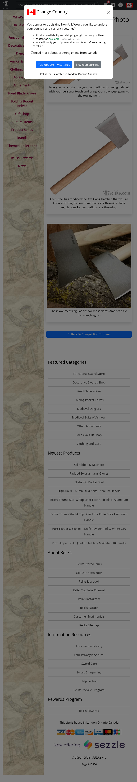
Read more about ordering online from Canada (66, 53)
